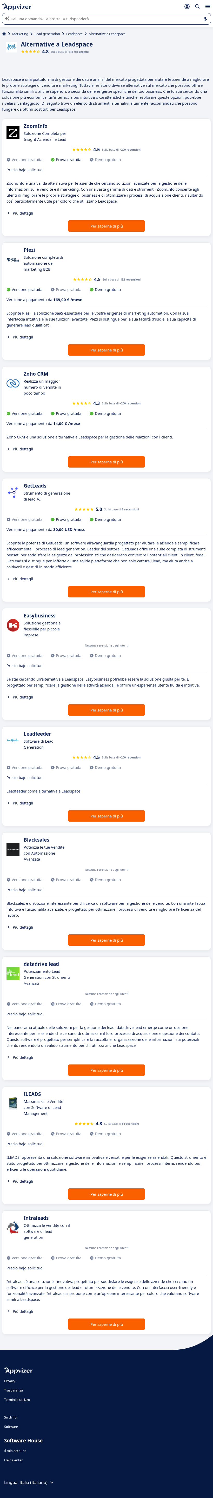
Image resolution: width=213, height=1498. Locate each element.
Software (11, 1426)
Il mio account (15, 1450)
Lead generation (47, 33)
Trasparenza (13, 1390)
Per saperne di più (106, 226)
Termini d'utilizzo (17, 1399)
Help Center (13, 1460)
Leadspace (74, 33)
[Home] (4, 34)
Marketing (20, 33)
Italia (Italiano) (33, 1482)
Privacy (9, 1381)
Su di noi (10, 1417)
